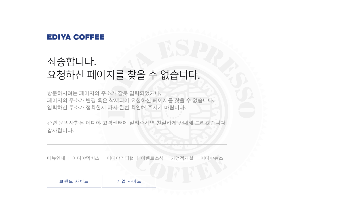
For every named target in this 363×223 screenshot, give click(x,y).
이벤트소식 (152, 158)
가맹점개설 (182, 158)
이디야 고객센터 (104, 123)
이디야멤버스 (86, 158)
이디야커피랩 (120, 158)
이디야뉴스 (212, 158)
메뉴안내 (56, 158)
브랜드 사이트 (74, 181)
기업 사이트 (129, 181)
